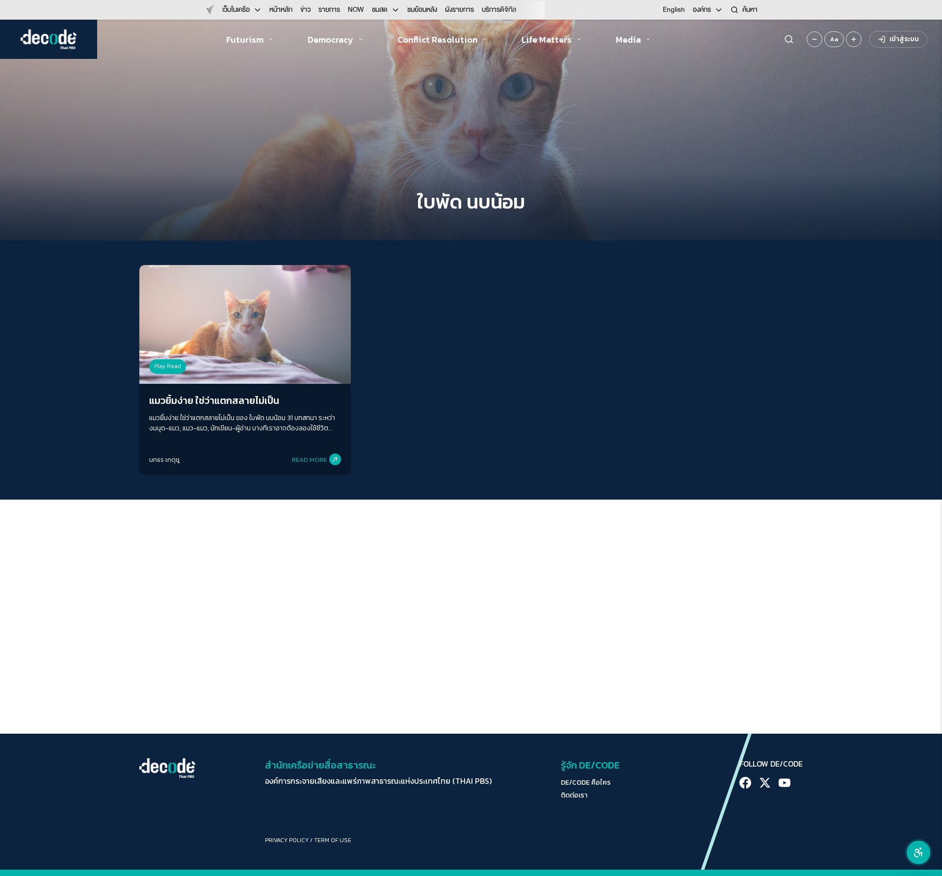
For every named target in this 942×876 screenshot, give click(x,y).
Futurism (244, 39)
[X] (765, 783)
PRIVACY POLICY (287, 840)
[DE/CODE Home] (48, 39)
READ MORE (309, 459)
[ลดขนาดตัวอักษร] (814, 39)
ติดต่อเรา (574, 795)
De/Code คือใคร (586, 783)
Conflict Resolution (437, 39)
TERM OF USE (332, 840)
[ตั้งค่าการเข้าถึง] (918, 852)
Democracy (330, 39)
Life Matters (547, 39)
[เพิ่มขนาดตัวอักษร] (854, 39)
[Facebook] (745, 783)
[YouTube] (784, 783)
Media (628, 39)
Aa (834, 39)
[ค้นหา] (789, 39)
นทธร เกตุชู (164, 459)
